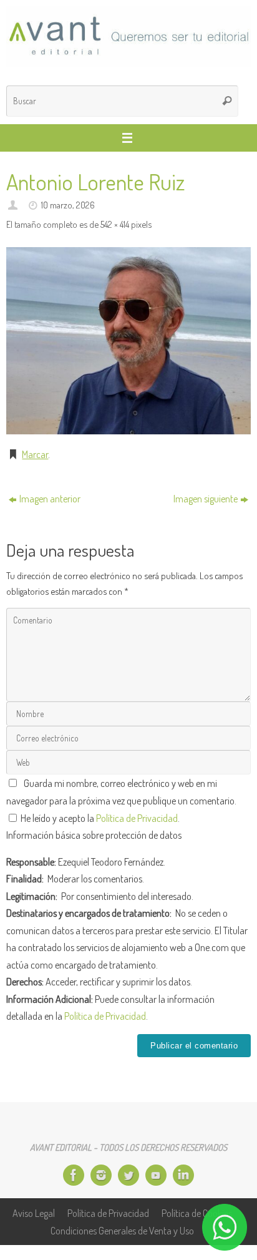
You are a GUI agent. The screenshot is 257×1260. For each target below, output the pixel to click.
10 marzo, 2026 (68, 204)
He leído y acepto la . (99, 817)
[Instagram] (101, 1175)
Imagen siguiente (205, 498)
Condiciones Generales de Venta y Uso (122, 1230)
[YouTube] (156, 1175)
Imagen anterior (49, 498)
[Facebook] (73, 1175)
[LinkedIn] (183, 1175)
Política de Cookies (197, 1212)
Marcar (35, 454)
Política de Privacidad (137, 817)
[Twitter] (128, 1175)
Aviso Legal (33, 1212)
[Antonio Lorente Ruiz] (128, 340)
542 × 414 (114, 224)
